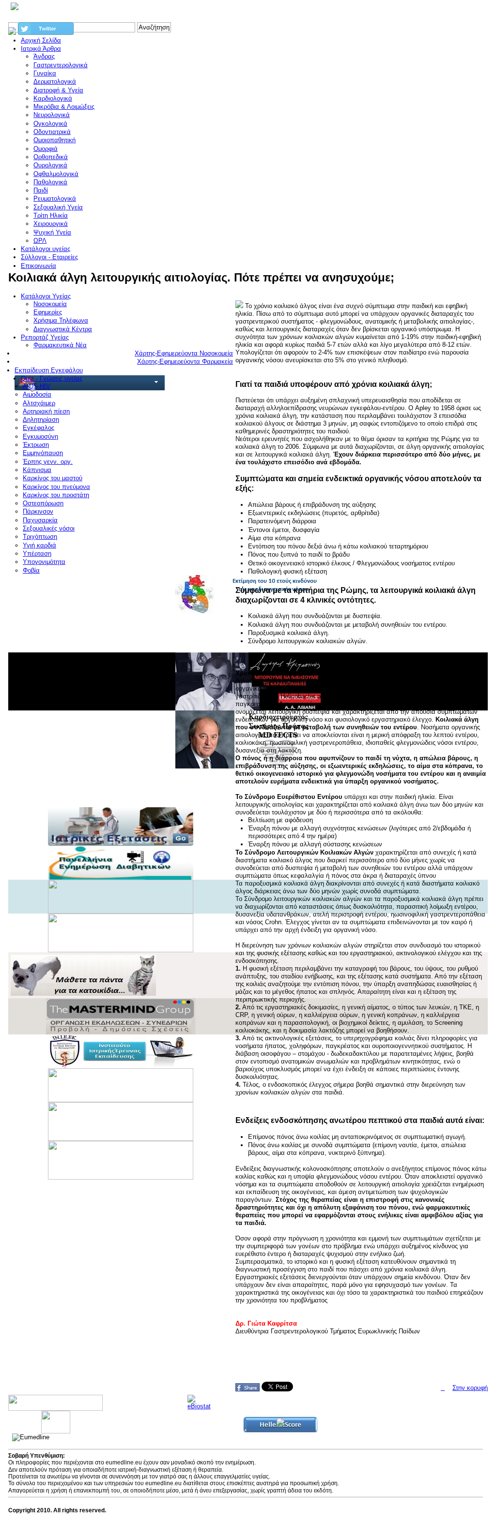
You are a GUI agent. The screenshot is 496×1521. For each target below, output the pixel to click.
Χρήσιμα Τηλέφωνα (60, 320)
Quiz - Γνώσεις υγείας (51, 378)
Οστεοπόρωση (43, 503)
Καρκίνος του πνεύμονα (56, 486)
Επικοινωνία (38, 265)
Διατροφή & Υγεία (58, 90)
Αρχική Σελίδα (41, 40)
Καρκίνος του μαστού (52, 478)
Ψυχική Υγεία (52, 232)
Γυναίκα (44, 73)
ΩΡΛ (39, 240)
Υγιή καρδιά (39, 545)
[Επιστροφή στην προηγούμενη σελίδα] (443, 1387)
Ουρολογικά (50, 165)
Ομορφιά (45, 148)
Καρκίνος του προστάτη (56, 495)
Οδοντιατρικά (52, 131)
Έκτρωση (36, 444)
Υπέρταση (37, 553)
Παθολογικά (50, 182)
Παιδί (40, 190)
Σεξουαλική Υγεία (58, 207)
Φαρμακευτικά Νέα (60, 345)
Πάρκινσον (38, 511)
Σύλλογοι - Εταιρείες (49, 257)
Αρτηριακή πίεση (46, 411)
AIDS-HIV (36, 386)
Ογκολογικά (50, 123)
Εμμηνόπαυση (43, 453)
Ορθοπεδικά (50, 157)
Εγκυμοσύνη (40, 436)
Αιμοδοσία (37, 394)
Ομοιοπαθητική (54, 140)
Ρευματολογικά (54, 198)
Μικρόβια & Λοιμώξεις (63, 106)
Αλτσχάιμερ (39, 403)
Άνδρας (44, 56)
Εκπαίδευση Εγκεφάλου (49, 370)
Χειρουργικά (50, 223)
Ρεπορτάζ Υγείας (45, 337)
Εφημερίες (47, 312)
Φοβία (31, 570)
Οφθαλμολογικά (55, 173)
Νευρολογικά (51, 114)
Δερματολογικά (54, 81)
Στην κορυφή (470, 1387)
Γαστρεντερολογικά (60, 65)
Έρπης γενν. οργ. (48, 461)
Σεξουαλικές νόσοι (49, 528)
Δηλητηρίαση (41, 419)
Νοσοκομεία (50, 304)
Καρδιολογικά (52, 98)
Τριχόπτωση (40, 536)
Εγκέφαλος (38, 427)
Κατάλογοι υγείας (45, 248)
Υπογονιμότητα (44, 561)
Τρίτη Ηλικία (50, 215)
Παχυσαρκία (40, 520)
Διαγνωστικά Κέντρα (62, 329)
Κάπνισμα (37, 469)
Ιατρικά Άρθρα (41, 48)
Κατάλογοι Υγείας (46, 296)
